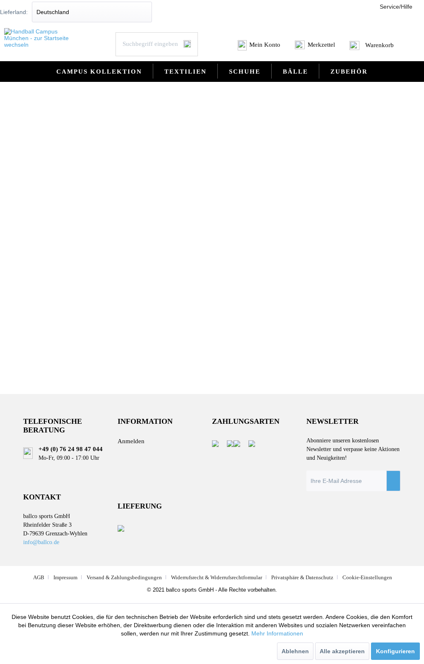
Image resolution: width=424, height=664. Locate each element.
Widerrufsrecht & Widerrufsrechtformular (216, 577)
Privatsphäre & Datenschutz (302, 577)
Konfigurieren (395, 651)
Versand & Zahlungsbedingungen (124, 577)
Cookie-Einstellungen (367, 577)
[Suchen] (187, 43)
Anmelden (131, 441)
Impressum (65, 577)
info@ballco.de (41, 542)
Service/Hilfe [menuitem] (396, 6)
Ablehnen (295, 651)
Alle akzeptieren (342, 651)
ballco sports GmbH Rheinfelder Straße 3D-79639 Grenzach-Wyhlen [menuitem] (55, 528)
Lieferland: (14, 12)
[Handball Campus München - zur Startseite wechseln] (40, 38)
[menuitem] (259, 47)
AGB (38, 577)
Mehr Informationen (277, 633)
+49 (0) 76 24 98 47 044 (71, 449)
